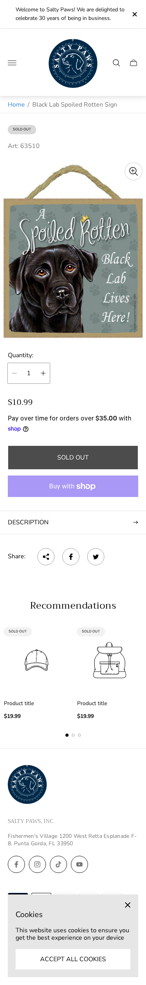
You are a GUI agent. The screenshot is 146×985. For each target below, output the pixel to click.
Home (16, 104)
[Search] (116, 62)
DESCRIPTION (28, 522)
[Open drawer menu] (12, 62)
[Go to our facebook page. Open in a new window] (16, 864)
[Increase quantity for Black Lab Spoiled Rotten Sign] (43, 373)
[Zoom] (133, 171)
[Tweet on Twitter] (95, 556)
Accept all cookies (73, 959)
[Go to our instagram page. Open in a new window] (37, 864)
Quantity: (20, 355)
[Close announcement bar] (134, 14)
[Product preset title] (36, 660)
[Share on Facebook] (70, 556)
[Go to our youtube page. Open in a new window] (79, 864)
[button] (67, 735)
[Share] (46, 556)
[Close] (127, 905)
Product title (19, 703)
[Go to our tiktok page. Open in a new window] (58, 864)
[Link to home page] (27, 785)
